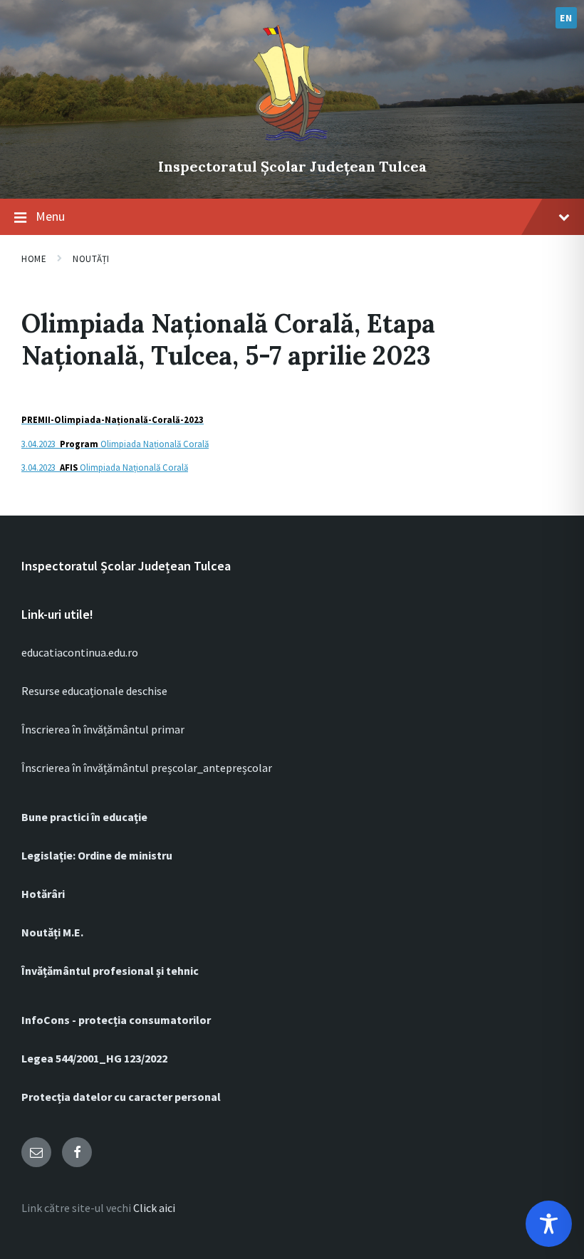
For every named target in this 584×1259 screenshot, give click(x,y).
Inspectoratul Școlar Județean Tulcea (292, 166)
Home (33, 259)
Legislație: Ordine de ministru (96, 855)
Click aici (154, 1208)
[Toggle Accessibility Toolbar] (548, 1223)
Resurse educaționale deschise (94, 691)
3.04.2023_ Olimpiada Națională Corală (115, 443)
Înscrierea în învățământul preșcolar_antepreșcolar (146, 768)
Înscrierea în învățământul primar (102, 729)
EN (566, 17)
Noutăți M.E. (52, 932)
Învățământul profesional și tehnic (110, 970)
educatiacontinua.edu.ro (79, 652)
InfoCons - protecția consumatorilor (116, 1020)
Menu (50, 216)
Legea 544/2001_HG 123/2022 (94, 1058)
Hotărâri (43, 894)
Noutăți (91, 259)
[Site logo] (292, 142)
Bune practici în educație (84, 817)
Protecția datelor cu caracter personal (121, 1097)
